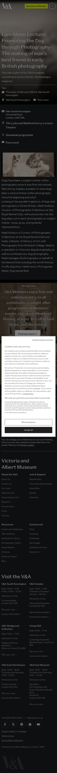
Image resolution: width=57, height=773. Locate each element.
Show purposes (28, 422)
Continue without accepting (42, 340)
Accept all (28, 430)
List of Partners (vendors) (15, 413)
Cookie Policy (28, 394)
